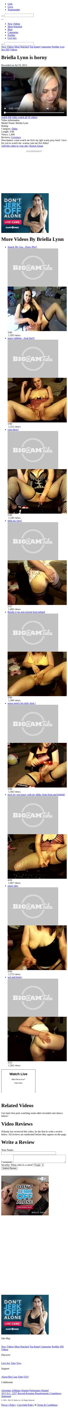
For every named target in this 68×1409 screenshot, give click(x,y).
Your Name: (7, 1150)
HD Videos (11, 49)
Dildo (14, 128)
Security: (5, 1165)
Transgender (14, 9)
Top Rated (34, 46)
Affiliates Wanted (20, 1390)
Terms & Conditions (47, 1405)
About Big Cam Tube (12, 1376)
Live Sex (12, 38)
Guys (10, 6)
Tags (13, 1363)
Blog (10, 29)
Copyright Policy (25, 1405)
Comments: (7, 1162)
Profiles (11, 35)
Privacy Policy (8, 1405)
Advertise (6, 1390)
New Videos (14, 23)
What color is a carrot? (22, 1165)
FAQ (26, 1376)
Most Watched (15, 26)
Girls (10, 4)
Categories (13, 32)
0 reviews (16, 137)
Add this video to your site (14, 146)
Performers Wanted (39, 1390)
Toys (18, 1363)
